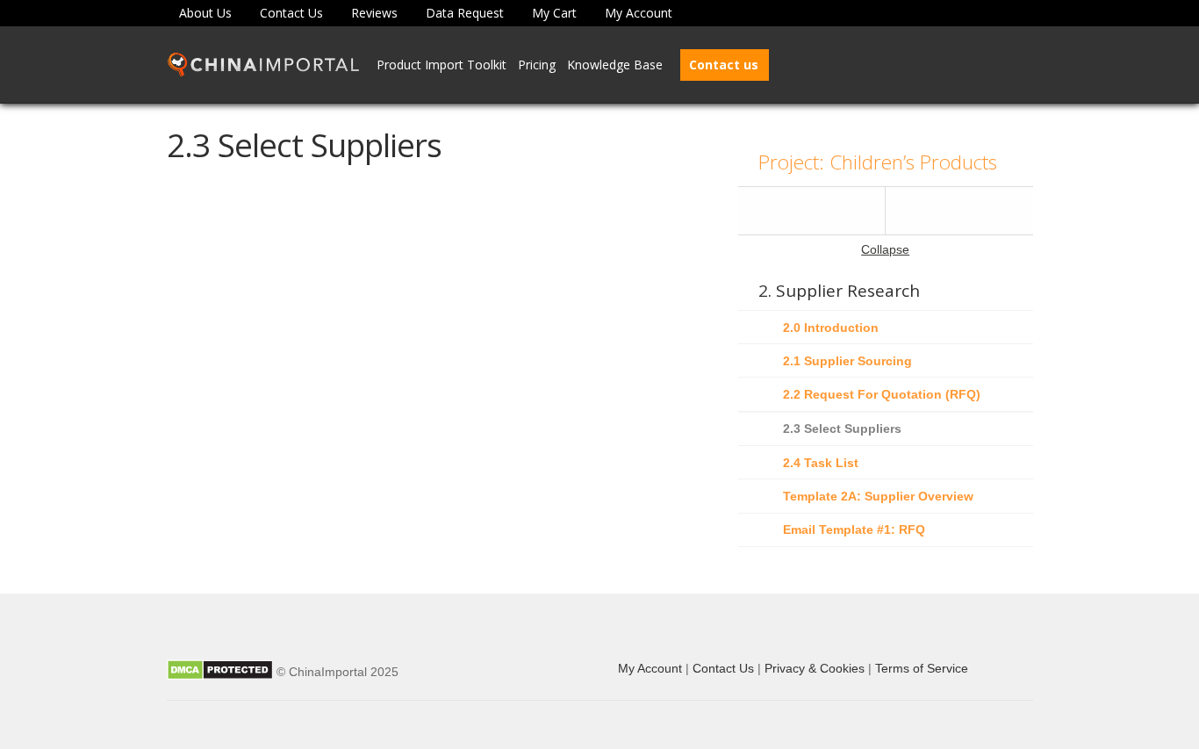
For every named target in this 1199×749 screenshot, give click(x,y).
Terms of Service (921, 668)
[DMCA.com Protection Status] (220, 672)
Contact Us (291, 12)
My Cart (554, 12)
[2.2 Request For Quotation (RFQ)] (812, 210)
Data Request (465, 12)
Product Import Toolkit (441, 64)
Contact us (723, 64)
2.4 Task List (820, 463)
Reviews (374, 12)
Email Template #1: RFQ (854, 529)
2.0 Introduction (831, 327)
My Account (638, 12)
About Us (205, 12)
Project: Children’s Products (877, 162)
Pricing (537, 64)
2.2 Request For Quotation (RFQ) (881, 394)
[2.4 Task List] (959, 210)
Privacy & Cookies (815, 668)
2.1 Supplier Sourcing (847, 361)
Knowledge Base (615, 64)
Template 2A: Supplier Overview (878, 496)
